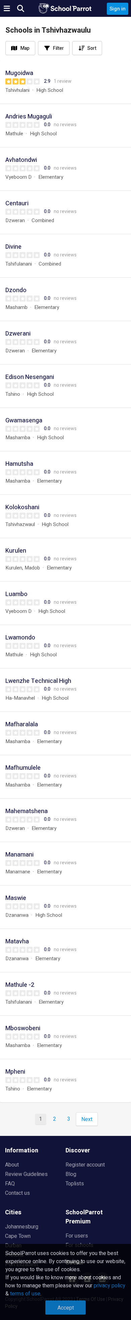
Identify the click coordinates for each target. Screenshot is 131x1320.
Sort (91, 48)
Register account (85, 1165)
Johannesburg (21, 1227)
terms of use (25, 1294)
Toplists (75, 1184)
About (12, 1165)
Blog (71, 1174)
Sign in (118, 8)
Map (25, 48)
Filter (58, 48)
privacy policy (109, 1286)
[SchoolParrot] (65, 8)
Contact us (17, 1193)
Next (86, 1119)
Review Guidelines (26, 1174)
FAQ (10, 1184)
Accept (65, 1308)
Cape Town (18, 1236)
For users (77, 1236)
